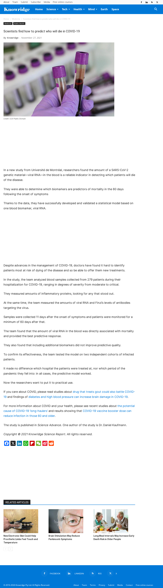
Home (39, 9)
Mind (91, 9)
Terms (93, 585)
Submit (24, 2)
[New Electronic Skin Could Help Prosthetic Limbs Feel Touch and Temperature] (24, 521)
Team (15, 2)
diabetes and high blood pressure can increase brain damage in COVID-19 (78, 396)
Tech (64, 9)
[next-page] (11, 549)
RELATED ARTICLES (16, 502)
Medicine (16, 19)
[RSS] (151, 2)
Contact (129, 585)
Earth (104, 9)
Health (78, 9)
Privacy (102, 585)
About (6, 2)
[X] (157, 2)
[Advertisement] (69, 144)
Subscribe (36, 2)
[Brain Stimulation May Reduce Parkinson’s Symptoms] (69, 521)
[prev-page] (5, 549)
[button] (155, 9)
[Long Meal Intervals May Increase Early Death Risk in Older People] (114, 521)
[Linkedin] (146, 2)
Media (47, 2)
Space (115, 9)
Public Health (19, 23)
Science (51, 9)
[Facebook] (141, 2)
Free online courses (63, 2)
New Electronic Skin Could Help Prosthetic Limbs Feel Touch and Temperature (21, 539)
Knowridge (12, 37)
